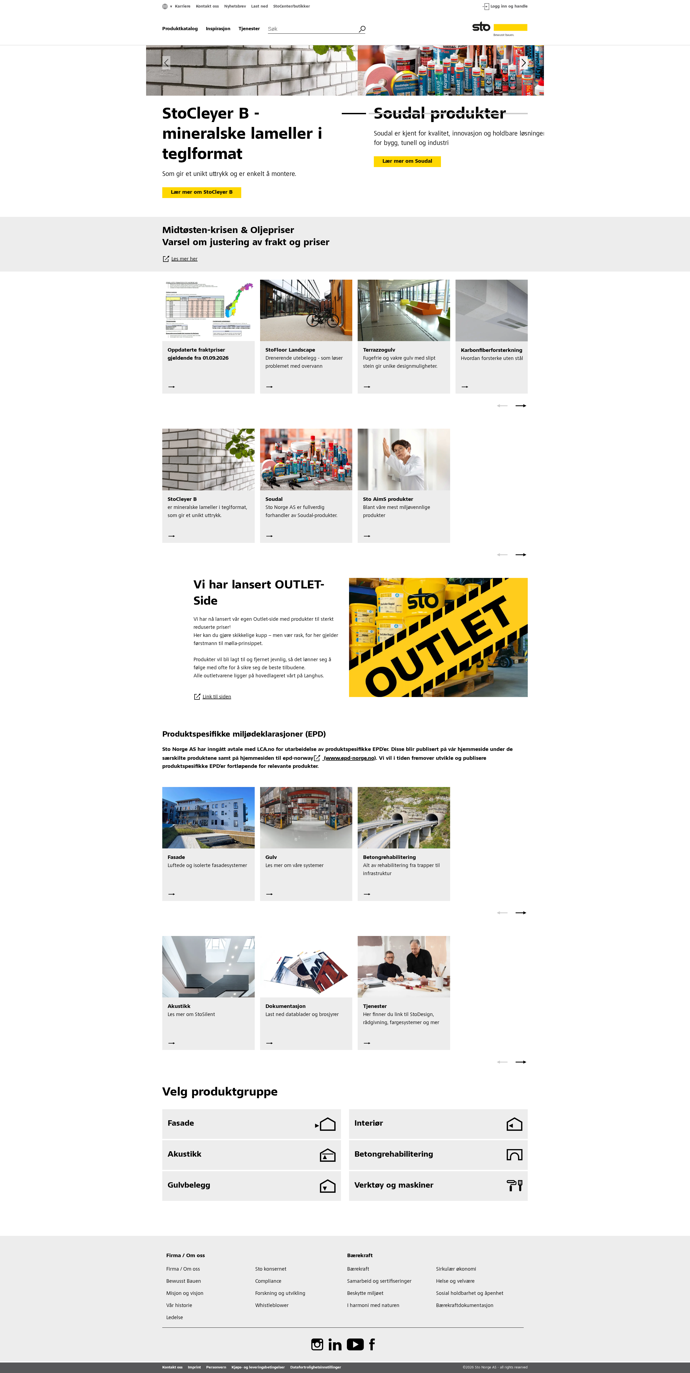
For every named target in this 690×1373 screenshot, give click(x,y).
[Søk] (362, 28)
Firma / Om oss (185, 1256)
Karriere (183, 7)
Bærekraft (360, 1256)
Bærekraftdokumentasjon (465, 1306)
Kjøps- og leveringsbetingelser (258, 1367)
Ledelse (174, 1318)
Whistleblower (272, 1306)
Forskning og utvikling (280, 1293)
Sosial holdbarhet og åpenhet (469, 1293)
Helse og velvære (455, 1281)
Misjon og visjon (184, 1293)
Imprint (194, 1367)
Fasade (181, 1124)
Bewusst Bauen (183, 1281)
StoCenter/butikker (291, 7)
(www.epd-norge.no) (349, 758)
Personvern (216, 1367)
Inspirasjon (218, 29)
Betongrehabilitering (393, 1155)
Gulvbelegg (189, 1186)
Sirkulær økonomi (456, 1269)
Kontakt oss (207, 7)
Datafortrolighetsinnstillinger (315, 1367)
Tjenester (249, 29)
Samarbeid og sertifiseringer (379, 1281)
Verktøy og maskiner (393, 1186)
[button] (354, 113)
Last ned (259, 7)
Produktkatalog (180, 29)
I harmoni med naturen (373, 1306)
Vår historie (179, 1306)
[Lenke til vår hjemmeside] (500, 29)
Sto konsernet (271, 1269)
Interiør (368, 1124)
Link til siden (217, 697)
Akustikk (184, 1155)
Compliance (268, 1281)
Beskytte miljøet (365, 1293)
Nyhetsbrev (235, 7)
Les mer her (184, 259)
